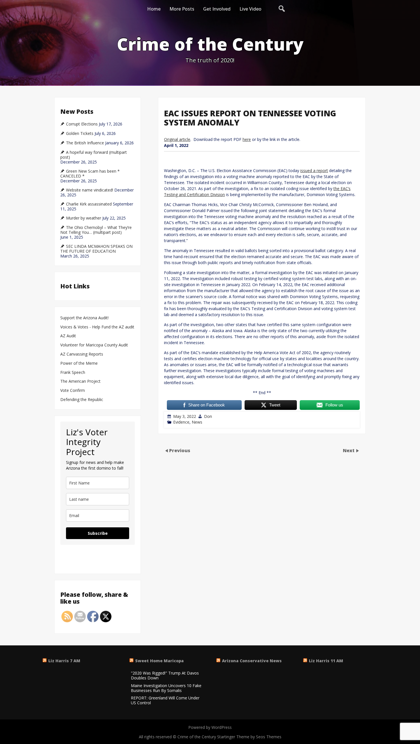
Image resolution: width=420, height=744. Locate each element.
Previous (179, 450)
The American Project (80, 381)
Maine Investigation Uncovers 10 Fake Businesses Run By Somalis (166, 688)
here (247, 139)
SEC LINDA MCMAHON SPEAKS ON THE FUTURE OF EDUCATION (96, 249)
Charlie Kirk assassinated (89, 204)
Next (349, 450)
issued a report (314, 170)
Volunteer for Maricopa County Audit (94, 345)
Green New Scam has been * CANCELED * (90, 174)
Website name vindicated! (89, 190)
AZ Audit (68, 336)
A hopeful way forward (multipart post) (93, 155)
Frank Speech (72, 372)
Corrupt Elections (82, 124)
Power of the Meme (79, 363)
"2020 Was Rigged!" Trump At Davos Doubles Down (165, 676)
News (197, 422)
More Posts (181, 9)
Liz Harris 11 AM (326, 660)
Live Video (250, 9)
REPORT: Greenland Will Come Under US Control (165, 700)
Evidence (181, 422)
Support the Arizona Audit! (84, 318)
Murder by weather (83, 218)
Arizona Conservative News (252, 660)
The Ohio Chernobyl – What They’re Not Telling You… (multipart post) (96, 230)
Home (154, 9)
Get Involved (217, 9)
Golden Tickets (79, 133)
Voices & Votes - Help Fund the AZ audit (97, 327)
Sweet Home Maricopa (159, 660)
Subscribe (98, 533)
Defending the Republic (81, 399)
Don (208, 416)
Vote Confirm (72, 390)
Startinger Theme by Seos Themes (249, 736)
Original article (177, 139)
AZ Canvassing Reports (81, 354)
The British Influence (85, 142)
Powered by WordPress (210, 727)
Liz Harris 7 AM (64, 660)
